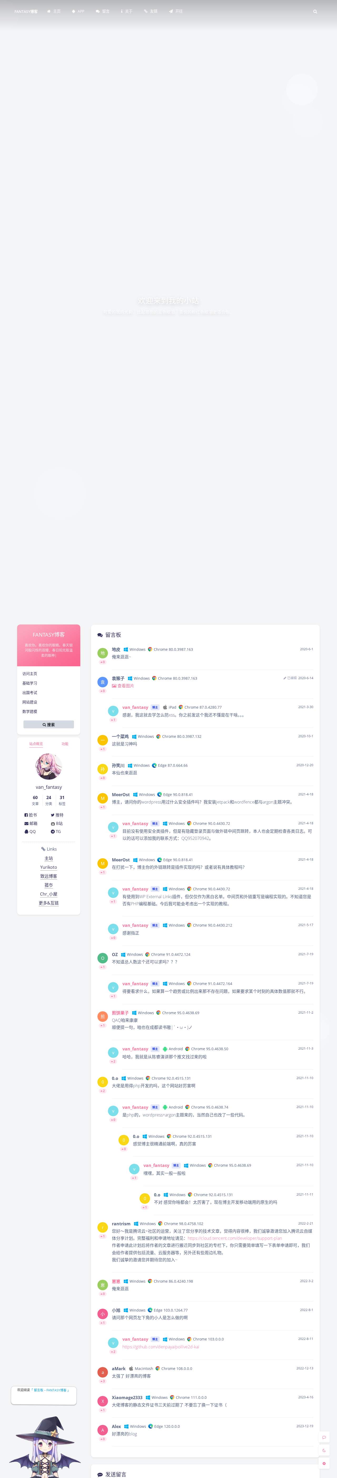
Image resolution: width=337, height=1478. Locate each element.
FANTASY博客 (26, 11)
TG (58, 831)
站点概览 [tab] (36, 743)
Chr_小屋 (48, 894)
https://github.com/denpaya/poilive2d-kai (160, 1347)
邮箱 (32, 823)
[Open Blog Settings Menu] (324, 1463)
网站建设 (29, 701)
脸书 (32, 814)
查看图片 (125, 686)
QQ (32, 831)
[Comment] (324, 1437)
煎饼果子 (120, 1013)
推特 (58, 814)
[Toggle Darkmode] (324, 1450)
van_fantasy (135, 707)
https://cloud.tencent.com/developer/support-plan (235, 1238)
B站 (59, 823)
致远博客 (48, 876)
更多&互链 (49, 903)
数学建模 (29, 711)
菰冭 (48, 885)
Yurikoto (48, 867)
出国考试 (29, 692)
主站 (48, 858)
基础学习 (29, 682)
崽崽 (116, 1281)
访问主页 (29, 673)
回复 (306, 662)
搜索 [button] (50, 724)
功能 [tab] (65, 743)
